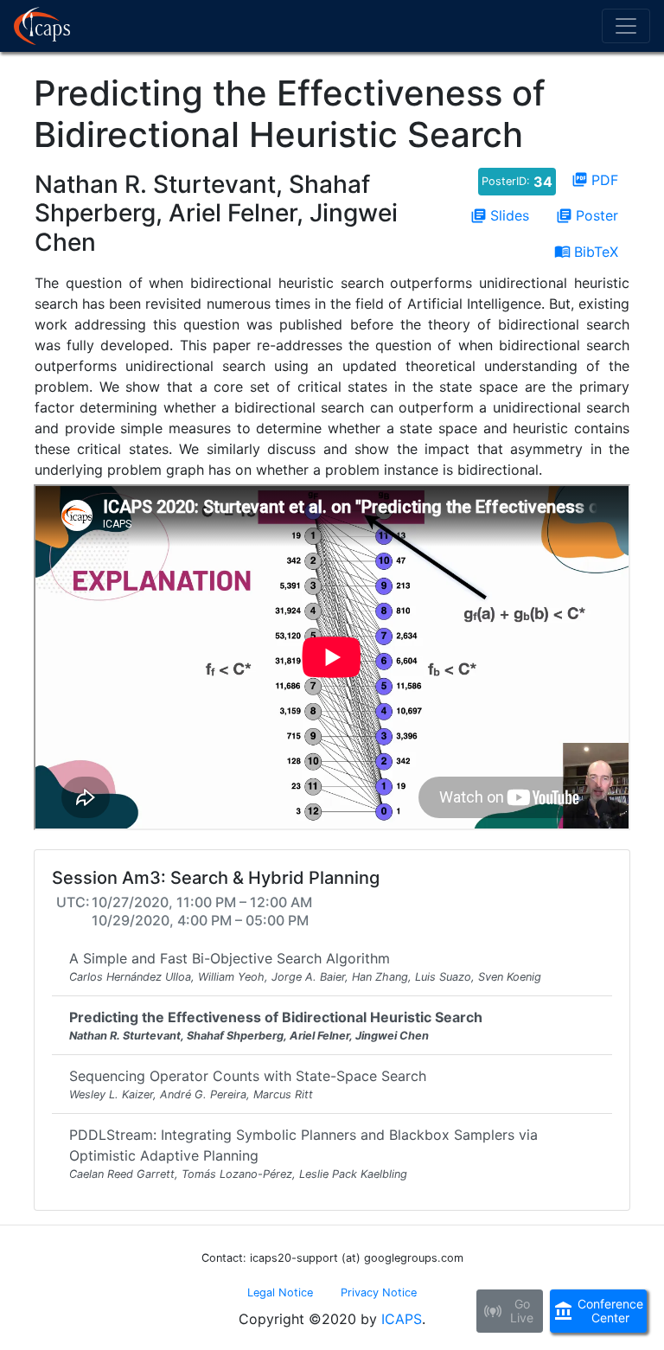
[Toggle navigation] (626, 26)
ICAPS (401, 1319)
